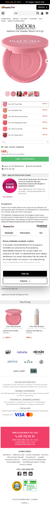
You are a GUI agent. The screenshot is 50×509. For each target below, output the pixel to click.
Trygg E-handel (25, 465)
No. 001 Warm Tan (27, 110)
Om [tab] (40, 233)
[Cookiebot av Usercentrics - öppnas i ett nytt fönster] (36, 226)
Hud (40, 19)
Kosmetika (33, 19)
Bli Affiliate (31, 457)
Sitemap (34, 500)
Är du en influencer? (15, 457)
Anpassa (23, 281)
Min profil (7, 455)
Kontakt (45, 455)
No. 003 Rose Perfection (27, 116)
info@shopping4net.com (25, 444)
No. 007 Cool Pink (27, 104)
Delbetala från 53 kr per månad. (13, 154)
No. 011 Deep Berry (27, 135)
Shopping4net (6, 19)
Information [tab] (25, 233)
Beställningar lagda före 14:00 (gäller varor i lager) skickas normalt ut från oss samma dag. (25, 393)
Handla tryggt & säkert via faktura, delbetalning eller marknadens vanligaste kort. (25, 411)
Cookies (41, 457)
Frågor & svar (19, 455)
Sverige (24, 503)
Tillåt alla (25, 274)
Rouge (3, 21)
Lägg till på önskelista (14, 166)
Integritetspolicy (12, 460)
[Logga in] (42, 13)
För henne (24, 19)
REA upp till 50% (13, 2)
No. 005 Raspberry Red (27, 122)
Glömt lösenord (33, 455)
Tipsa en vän (9, 169)
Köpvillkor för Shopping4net (34, 460)
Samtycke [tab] (9, 233)
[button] (46, 13)
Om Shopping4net (14, 462)
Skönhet (15, 19)
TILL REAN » (8, 197)
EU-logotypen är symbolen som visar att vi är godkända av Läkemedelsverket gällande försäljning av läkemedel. (25, 402)
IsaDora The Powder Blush (16, 21)
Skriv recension (35, 166)
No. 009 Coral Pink (27, 128)
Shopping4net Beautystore (34, 462)
